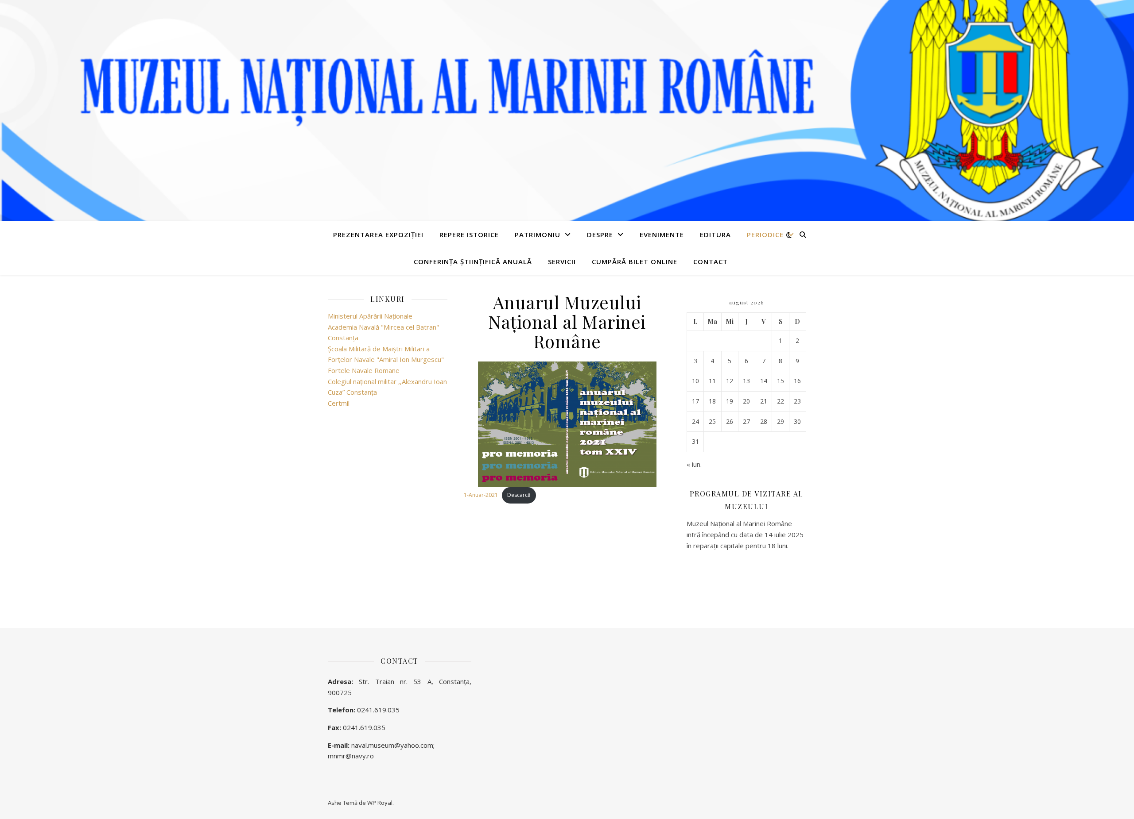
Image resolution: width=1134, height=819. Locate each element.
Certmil (339, 403)
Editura (715, 234)
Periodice (765, 234)
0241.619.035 (378, 709)
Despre (600, 234)
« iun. (694, 464)
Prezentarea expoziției (378, 234)
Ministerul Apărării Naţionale (370, 315)
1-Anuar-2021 (481, 495)
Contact (710, 261)
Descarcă (519, 495)
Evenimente (662, 234)
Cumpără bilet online (634, 261)
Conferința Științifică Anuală (473, 261)
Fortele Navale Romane (364, 370)
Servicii (562, 261)
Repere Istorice (469, 234)
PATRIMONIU (537, 234)
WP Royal (379, 803)
